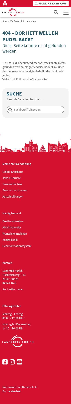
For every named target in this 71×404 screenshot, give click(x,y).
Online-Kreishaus (12, 172)
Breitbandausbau (13, 221)
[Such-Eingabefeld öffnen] (56, 12)
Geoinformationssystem (17, 246)
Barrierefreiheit (11, 391)
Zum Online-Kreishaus (51, 3)
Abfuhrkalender (11, 227)
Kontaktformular (12, 289)
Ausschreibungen (12, 196)
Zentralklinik (10, 240)
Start (5, 21)
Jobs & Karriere (11, 178)
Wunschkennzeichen (14, 233)
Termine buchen (12, 184)
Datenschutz (29, 387)
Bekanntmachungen (14, 190)
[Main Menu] (66, 12)
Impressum (9, 387)
